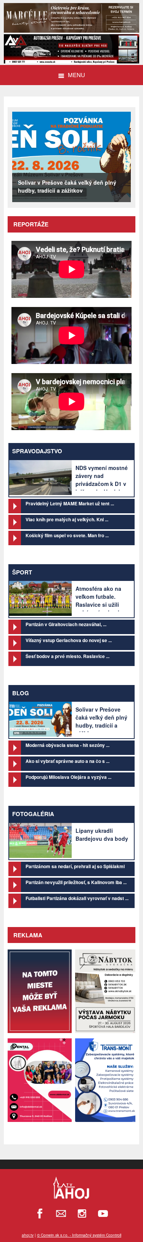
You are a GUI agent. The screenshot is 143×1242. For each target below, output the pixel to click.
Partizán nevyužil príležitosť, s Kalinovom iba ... (76, 882)
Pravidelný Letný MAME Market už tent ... (70, 503)
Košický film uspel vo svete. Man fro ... (67, 535)
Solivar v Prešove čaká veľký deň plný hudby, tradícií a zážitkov (101, 721)
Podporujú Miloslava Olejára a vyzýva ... (68, 777)
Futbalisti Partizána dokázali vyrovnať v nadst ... (77, 898)
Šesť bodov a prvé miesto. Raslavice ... (67, 656)
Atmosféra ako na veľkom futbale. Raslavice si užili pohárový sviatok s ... (100, 604)
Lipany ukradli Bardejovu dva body (102, 834)
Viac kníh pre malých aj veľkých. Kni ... (67, 519)
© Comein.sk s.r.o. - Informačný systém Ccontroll (79, 1235)
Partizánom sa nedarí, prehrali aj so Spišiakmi (75, 866)
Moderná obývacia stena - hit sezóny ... (67, 745)
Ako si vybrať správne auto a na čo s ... (67, 761)
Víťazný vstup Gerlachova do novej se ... (69, 640)
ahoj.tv (28, 1235)
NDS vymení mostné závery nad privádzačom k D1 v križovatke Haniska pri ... (102, 483)
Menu (76, 75)
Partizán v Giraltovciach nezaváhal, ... (66, 624)
